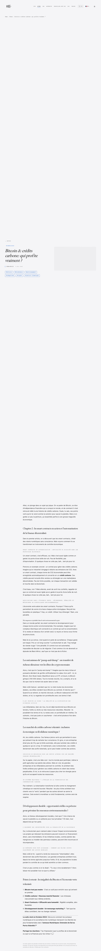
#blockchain (19, 272)
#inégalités (10, 275)
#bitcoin (9, 272)
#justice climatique (32, 275)
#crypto (19, 275)
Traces (73, 6)
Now (35, 6)
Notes (39, 6)
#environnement (31, 272)
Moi (69, 6)
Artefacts (49, 6)
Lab (43, 6)
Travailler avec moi (60, 6)
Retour (8, 241)
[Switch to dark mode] (94, 6)
